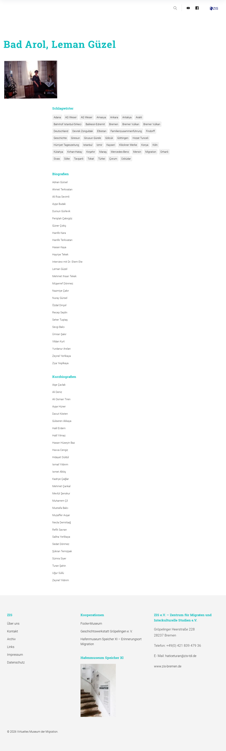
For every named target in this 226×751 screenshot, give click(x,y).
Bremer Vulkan (130, 124)
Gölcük (109, 138)
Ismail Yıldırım (60, 464)
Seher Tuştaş (60, 319)
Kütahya (58, 151)
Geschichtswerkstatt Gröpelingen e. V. (106, 631)
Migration (150, 151)
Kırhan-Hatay (74, 151)
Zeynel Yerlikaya (61, 356)
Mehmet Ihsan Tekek (64, 276)
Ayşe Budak (59, 204)
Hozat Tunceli (140, 138)
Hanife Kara (59, 233)
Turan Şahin (59, 565)
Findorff (150, 131)
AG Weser (71, 117)
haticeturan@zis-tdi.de (180, 656)
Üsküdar (126, 158)
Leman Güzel (59, 269)
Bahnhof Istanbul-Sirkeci (67, 124)
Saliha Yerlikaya (61, 536)
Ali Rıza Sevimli (60, 196)
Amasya (101, 117)
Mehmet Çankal (61, 486)
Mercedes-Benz (120, 151)
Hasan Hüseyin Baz (63, 442)
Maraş (103, 151)
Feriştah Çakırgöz (62, 218)
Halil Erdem (59, 428)
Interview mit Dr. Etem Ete (67, 261)
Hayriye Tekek (60, 254)
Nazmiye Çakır (60, 290)
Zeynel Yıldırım (60, 580)
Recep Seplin (59, 312)
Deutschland (61, 131)
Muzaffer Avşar (61, 515)
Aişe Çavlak (59, 384)
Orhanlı (164, 151)
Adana (57, 117)
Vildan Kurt (58, 341)
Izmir (99, 145)
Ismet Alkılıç (59, 471)
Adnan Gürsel (60, 182)
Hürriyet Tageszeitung (66, 145)
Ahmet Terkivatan (62, 189)
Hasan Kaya (59, 247)
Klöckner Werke (128, 145)
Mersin (137, 151)
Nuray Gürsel (59, 298)
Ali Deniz (57, 392)
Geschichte (60, 138)
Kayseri (110, 145)
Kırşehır (90, 151)
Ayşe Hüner (59, 406)
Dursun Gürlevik (61, 211)
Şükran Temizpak (62, 551)
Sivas (57, 158)
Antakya (127, 117)
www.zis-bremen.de (167, 666)
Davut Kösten (60, 413)
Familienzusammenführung (126, 131)
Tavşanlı (78, 158)
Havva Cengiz (60, 450)
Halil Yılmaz (59, 435)
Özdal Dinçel (59, 305)
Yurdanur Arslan (61, 348)
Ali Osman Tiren (61, 399)
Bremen (113, 124)
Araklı (139, 117)
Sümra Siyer (59, 558)
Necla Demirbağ (61, 522)
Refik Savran (59, 529)
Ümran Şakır (59, 334)
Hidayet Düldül (60, 457)
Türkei (101, 158)
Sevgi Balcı (58, 327)
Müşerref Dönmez (62, 283)
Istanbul (87, 145)
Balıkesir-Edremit (95, 124)
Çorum (113, 158)
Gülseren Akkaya (61, 421)
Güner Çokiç (59, 225)
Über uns (13, 623)
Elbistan (101, 131)
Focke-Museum (91, 623)
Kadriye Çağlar (60, 479)
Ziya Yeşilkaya (60, 363)
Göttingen (122, 138)
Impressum (15, 654)
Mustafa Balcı (60, 508)
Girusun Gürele (92, 138)
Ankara (114, 117)
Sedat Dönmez (60, 544)
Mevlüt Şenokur (61, 493)
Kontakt (12, 631)
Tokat (91, 158)
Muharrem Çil (60, 500)
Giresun (75, 138)
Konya (144, 145)
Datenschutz (16, 662)
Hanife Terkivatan (62, 240)
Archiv (11, 639)
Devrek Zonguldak (82, 131)
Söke (67, 158)
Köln (155, 145)
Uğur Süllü (58, 573)
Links (10, 647)
